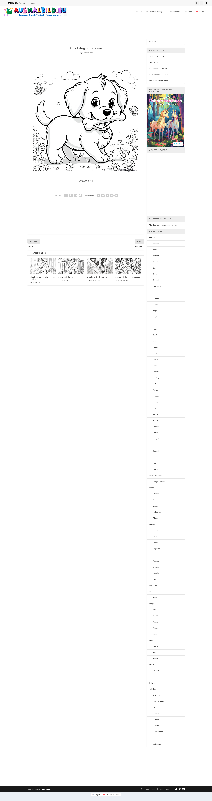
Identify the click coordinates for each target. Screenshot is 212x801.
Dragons (156, 530)
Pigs (154, 408)
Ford (157, 726)
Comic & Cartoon (155, 475)
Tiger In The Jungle (156, 56)
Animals (152, 237)
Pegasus (156, 561)
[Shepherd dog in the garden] (128, 266)
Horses (155, 353)
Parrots (155, 390)
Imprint (153, 789)
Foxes (155, 329)
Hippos (155, 347)
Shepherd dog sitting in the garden (42, 278)
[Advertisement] (86, 27)
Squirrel (156, 451)
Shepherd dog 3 (65, 277)
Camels (156, 262)
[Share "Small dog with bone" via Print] (80, 195)
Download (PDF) (86, 181)
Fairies (155, 543)
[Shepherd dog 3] (71, 266)
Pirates (155, 622)
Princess (156, 628)
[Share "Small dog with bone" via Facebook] (65, 195)
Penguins (156, 396)
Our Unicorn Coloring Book (156, 12)
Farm (155, 652)
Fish (154, 323)
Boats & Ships (158, 701)
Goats (155, 341)
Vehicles (152, 689)
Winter (155, 518)
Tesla (157, 738)
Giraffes (156, 335)
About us (138, 12)
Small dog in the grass (97, 277)
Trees (155, 677)
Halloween (157, 512)
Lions (155, 366)
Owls (155, 384)
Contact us (188, 12)
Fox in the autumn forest (158, 81)
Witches (156, 579)
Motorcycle (157, 744)
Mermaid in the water (26, 3)
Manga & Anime (159, 482)
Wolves (155, 469)
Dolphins (156, 298)
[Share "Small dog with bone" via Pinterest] (70, 195)
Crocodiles (157, 280)
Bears (155, 250)
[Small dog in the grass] (100, 266)
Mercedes (159, 732)
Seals (155, 445)
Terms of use (175, 12)
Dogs (81, 53)
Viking (155, 634)
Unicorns (156, 567)
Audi (157, 713)
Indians (155, 610)
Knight (155, 616)
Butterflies (156, 256)
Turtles (155, 463)
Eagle (155, 311)
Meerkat (156, 372)
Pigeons (156, 402)
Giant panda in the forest (158, 74)
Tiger (155, 457)
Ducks (155, 305)
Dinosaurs (157, 286)
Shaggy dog (154, 62)
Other (151, 591)
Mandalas (153, 585)
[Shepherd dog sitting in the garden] (43, 266)
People (152, 604)
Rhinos (155, 433)
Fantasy (152, 524)
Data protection (163, 789)
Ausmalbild (46, 789)
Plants (151, 665)
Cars (154, 707)
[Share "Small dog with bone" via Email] (75, 195)
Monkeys (156, 378)
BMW (157, 720)
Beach (155, 646)
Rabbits (156, 420)
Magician (156, 549)
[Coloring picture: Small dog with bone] (85, 173)
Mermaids (156, 555)
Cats (154, 268)
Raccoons (156, 427)
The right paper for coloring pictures (163, 225)
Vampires (156, 573)
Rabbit (155, 414)
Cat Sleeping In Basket (158, 68)
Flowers (156, 671)
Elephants (156, 317)
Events (151, 488)
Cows (155, 274)
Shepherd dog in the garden (127, 277)
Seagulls (156, 439)
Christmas (157, 500)
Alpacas (156, 244)
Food (155, 597)
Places (151, 640)
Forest (155, 658)
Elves (155, 536)
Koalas (155, 359)
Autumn (156, 494)
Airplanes (156, 695)
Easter (155, 506)
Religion (152, 683)
